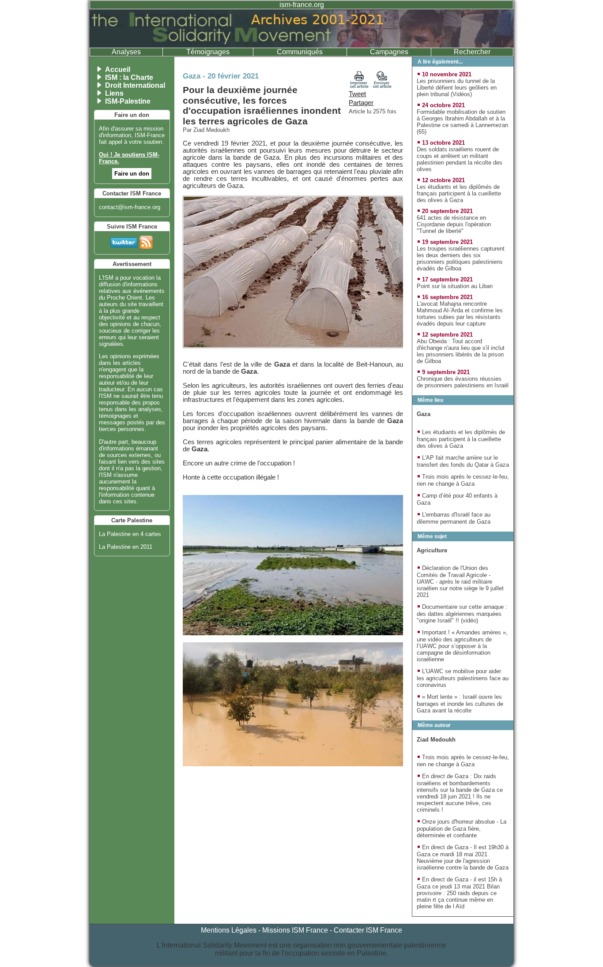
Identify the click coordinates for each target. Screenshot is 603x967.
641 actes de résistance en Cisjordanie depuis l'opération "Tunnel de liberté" (454, 224)
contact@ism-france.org (129, 207)
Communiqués (300, 52)
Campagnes (389, 52)
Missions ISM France (295, 930)
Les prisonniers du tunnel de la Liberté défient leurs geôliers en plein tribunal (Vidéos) (457, 87)
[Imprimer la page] (359, 86)
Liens (114, 93)
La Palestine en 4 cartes (130, 534)
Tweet (357, 93)
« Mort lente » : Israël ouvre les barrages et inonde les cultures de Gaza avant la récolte (460, 703)
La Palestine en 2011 (125, 546)
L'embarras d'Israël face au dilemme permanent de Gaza (453, 518)
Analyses (126, 52)
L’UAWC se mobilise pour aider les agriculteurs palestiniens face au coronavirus (463, 678)
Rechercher (472, 52)
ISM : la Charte (129, 77)
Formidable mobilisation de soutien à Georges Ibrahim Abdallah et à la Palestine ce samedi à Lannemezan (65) (462, 122)
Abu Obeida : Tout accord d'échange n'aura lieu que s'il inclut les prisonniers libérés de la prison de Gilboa (461, 351)
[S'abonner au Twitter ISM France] (123, 240)
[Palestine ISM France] (301, 45)
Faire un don (131, 173)
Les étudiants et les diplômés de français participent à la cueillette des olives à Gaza (459, 193)
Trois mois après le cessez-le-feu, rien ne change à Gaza (463, 480)
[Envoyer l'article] (382, 86)
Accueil (117, 69)
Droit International (135, 85)
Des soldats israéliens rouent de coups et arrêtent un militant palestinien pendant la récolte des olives (459, 159)
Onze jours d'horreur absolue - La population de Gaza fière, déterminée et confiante (461, 828)
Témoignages (208, 52)
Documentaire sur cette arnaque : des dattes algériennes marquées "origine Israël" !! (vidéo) (462, 613)
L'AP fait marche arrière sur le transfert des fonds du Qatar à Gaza (463, 461)
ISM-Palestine (128, 101)
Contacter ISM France (368, 930)
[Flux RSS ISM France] (146, 240)
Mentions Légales (228, 930)
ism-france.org (301, 4)
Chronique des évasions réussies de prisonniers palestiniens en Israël (463, 382)
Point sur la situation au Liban (455, 286)
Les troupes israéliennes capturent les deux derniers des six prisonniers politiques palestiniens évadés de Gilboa (461, 258)
